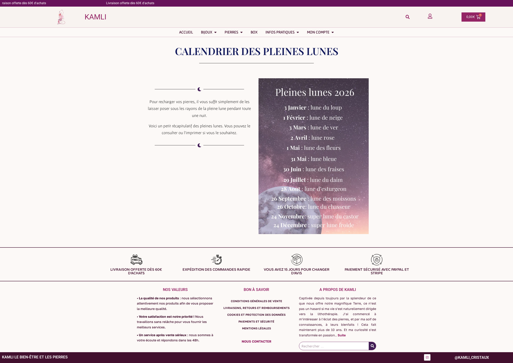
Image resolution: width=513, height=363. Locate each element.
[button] (407, 17)
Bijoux (206, 32)
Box (254, 32)
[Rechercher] (372, 346)
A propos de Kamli (337, 289)
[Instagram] (427, 357)
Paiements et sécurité (256, 321)
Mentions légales (256, 328)
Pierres (231, 32)
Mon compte (318, 32)
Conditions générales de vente (256, 301)
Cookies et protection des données (256, 314)
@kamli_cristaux (472, 357)
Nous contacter (256, 341)
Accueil (186, 32)
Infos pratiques (280, 32)
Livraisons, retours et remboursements (256, 308)
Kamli (95, 17)
